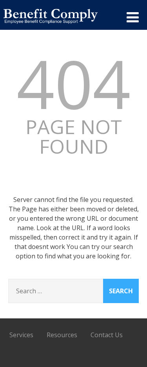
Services (21, 335)
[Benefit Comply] (51, 26)
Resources (62, 335)
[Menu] (133, 17)
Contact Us (107, 335)
